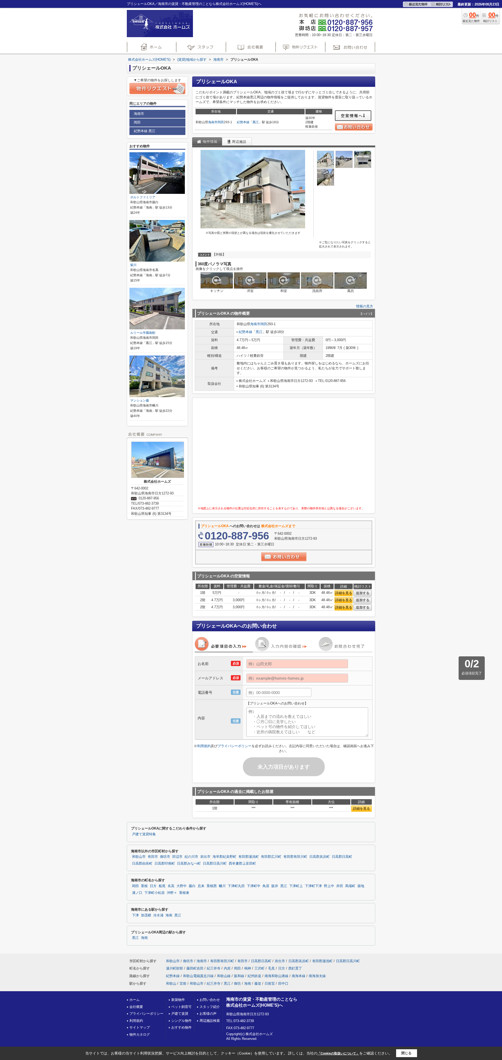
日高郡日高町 (342, 857)
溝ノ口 (137, 893)
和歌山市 (139, 857)
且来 (201, 886)
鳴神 (247, 968)
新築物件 (178, 1000)
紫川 (133, 265)
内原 (227, 968)
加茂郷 (146, 915)
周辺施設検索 (209, 1021)
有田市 (153, 857)
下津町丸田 (236, 886)
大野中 (181, 886)
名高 (171, 886)
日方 (153, 886)
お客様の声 (207, 1014)
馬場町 (350, 886)
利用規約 (204, 746)
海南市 (213, 122)
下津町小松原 (154, 893)
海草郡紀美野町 (224, 857)
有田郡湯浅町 (248, 857)
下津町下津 (313, 886)
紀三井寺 (213, 968)
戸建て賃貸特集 (144, 834)
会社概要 (136, 1007)
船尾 (162, 886)
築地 (360, 886)
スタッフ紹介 (209, 1007)
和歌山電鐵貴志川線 (198, 976)
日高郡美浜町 (319, 857)
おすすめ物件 (181, 1027)
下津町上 (296, 886)
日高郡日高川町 (215, 863)
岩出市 (205, 857)
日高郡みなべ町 (189, 863)
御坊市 (165, 857)
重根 (144, 886)
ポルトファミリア (142, 197)
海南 (169, 915)
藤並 (257, 983)
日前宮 (270, 983)
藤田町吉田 (194, 968)
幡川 (222, 886)
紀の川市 (191, 857)
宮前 (183, 983)
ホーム (134, 1000)
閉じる (406, 1053)
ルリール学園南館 (142, 333)
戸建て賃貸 (179, 1014)
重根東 (184, 893)
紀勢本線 (243, 122)
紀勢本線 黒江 (144, 131)
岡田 (221, 122)
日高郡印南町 (165, 863)
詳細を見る (343, 593)
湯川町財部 (174, 968)
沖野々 (172, 893)
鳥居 (266, 886)
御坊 (237, 983)
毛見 (271, 968)
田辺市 (177, 857)
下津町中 (253, 886)
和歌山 (171, 983)
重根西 (212, 886)
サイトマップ (139, 1027)
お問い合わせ (209, 1000)
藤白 (192, 886)
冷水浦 (158, 915)
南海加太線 (317, 976)
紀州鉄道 (254, 976)
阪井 (274, 886)
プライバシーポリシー (235, 746)
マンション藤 (139, 400)
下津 (135, 915)
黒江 (256, 122)
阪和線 (239, 976)
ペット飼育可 (181, 1007)
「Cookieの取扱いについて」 (338, 1053)
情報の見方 (364, 306)
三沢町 (259, 968)
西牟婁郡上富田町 (242, 863)
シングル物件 (181, 1021)
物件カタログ (139, 1034)
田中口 (283, 983)
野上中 (329, 886)
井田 (339, 886)
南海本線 (298, 976)
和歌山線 (224, 976)
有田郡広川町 (271, 857)
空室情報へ (352, 116)
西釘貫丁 (295, 968)
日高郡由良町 (142, 863)
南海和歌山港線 (276, 976)
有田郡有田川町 (295, 857)
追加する (362, 593)
